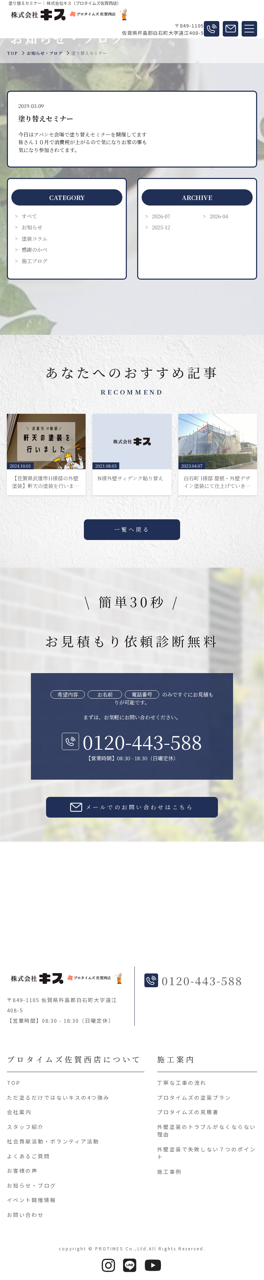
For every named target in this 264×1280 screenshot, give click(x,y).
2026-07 (161, 216)
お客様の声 (22, 1170)
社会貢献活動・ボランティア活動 (53, 1141)
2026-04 (219, 216)
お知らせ (32, 227)
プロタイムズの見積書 (188, 1112)
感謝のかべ (34, 249)
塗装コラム (34, 238)
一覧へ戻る (132, 529)
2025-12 (161, 227)
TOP (14, 1082)
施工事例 (169, 1171)
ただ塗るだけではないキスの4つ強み (58, 1097)
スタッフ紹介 (25, 1126)
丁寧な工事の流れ (182, 1082)
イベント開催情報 (31, 1199)
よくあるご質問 (28, 1156)
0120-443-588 (142, 741)
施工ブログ (34, 260)
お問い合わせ (25, 1214)
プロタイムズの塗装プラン (194, 1097)
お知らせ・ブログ (45, 53)
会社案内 (19, 1112)
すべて (29, 216)
